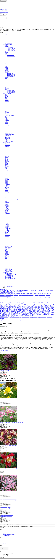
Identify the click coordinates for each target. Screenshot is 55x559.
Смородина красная (10, 83)
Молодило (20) (24, 311)
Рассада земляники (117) (5, 316)
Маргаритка (7, 224)
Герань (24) (14, 307)
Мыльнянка (7, 230)
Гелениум (6, 183)
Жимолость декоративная (9, 115)
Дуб (5, 113)
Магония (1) (4, 299)
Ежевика (6, 61)
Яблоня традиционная (11, 92)
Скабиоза (6, 249)
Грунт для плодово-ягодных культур (11, 267)
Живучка (6, 197)
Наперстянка (7, 231)
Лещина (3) (42, 294)
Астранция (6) (8, 305)
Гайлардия (7, 179)
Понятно (2, 527)
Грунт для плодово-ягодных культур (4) (16, 317)
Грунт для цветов (8, 270)
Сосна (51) (37, 302)
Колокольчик (7, 206)
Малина (6, 72)
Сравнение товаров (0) (4, 350)
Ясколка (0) (27, 315)
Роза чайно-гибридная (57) (18, 291)
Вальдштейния (7, 171)
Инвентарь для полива (9, 276)
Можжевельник (7, 147)
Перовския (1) (36, 312)
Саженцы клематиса (6, 152)
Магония (6, 126)
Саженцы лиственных (7, 93)
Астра (6, 165)
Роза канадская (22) (11, 290)
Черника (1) (32, 295)
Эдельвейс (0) (16, 315)
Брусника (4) (18, 293)
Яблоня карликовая (10, 90)
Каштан (6, 119)
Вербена (6, 174)
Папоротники (7, 235)
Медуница (7, 225)
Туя (5, 151)
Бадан (6, 168)
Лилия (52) (44, 310)
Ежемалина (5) (3, 294)
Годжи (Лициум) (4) (34, 293)
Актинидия (7, 46)
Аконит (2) (18, 304)
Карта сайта (5, 540)
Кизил (6, 66)
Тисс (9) (40, 302)
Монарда (6, 227)
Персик (6, 78)
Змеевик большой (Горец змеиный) (11, 199)
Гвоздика (6, 180)
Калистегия (7, 202)
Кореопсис (7, 208)
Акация (6, 95)
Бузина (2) (39, 297)
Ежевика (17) (49, 293)
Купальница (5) (14, 310)
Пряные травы (7, 242)
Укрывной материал (8, 273)
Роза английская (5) (4, 290)
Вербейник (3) (48, 305)
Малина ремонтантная (11, 75)
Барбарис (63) (14, 297)
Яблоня (6, 89)
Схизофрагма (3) (32, 300)
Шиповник (7, 88)
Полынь (6, 239)
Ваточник (6, 172)
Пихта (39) (33, 302)
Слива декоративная (8, 133)
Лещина (6, 70)
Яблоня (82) (48, 295)
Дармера (6, 191)
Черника (6, 86)
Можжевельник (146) (27, 302)
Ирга (6, 117)
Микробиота (7, 146)
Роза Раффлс (7, 40)
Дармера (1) (36, 307)
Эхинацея (6, 261)
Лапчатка (6, 122)
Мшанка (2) (42, 311)
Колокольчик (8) (25, 309)
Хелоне (6, 257)
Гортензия (6, 106)
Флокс (6, 255)
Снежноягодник (8, 135)
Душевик (6, 196)
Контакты (4, 283)
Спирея (6, 136)
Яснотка (6, 263)
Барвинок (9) (21, 305)
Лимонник (7, 71)
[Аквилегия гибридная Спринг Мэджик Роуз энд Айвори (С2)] (8, 421)
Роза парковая (7, 37)
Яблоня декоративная (9, 141)
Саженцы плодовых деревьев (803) (6, 292)
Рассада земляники (6, 264)
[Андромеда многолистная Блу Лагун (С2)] (8, 499)
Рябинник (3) (35, 299)
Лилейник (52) (39, 310)
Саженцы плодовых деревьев (8, 44)
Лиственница (7, 145)
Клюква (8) (26, 294)
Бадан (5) (17, 305)
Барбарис (6, 97)
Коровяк (6, 155)
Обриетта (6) (14, 312)
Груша (6, 60)
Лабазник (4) (20, 310)
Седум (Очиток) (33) (46, 313)
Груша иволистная (8, 110)
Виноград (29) (23, 293)
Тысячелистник (7, 253)
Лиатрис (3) (34, 310)
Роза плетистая (7, 38)
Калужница (7, 154)
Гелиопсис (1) (9, 307)
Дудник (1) (15, 308)
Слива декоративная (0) (46, 299)
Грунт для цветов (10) (42, 317)
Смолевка (6, 250)
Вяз (5, 104)
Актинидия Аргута (10, 47)
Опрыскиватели (8, 277)
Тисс (5, 149)
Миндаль (6, 128)
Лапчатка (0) (29, 310)
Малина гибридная (10, 73)
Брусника (6, 52)
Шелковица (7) (37, 295)
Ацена (6, 167)
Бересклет (6, 99)
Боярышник (7, 101)
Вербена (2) (2, 306)
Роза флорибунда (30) (9, 291)
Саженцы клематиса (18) (5, 303)
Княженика (7, 68)
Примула (6, 241)
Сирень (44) (40, 299)
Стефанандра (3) (26, 300)
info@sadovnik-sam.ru (6, 543)
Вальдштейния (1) (37, 305)
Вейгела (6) (44, 297)
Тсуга (6, 150)
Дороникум (7, 194)
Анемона (6, 160)
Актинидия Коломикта (11, 49)
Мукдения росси (8, 228)
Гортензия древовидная (11, 107)
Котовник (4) (47, 309)
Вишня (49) (28, 293)
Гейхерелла (7, 182)
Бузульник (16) (31, 305)
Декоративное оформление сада (10, 274)
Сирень (6, 132)
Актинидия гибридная (11, 48)
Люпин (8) (3, 311)
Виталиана (7, 177)
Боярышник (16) (34, 297)
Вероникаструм (7, 176)
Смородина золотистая (11, 82)
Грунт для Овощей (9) (4, 317)
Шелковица (7, 87)
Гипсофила (7, 187)
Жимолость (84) (9, 294)
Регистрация (5, 2)
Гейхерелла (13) (46, 306)
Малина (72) (52, 294)
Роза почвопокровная (9, 39)
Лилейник (6, 218)
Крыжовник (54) (37, 294)
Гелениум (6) (51, 306)
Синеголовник (7, 248)
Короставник (7, 209)
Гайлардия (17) (30, 306)
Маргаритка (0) (13, 311)
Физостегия (7, 254)
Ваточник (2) (43, 305)
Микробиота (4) (20, 302)
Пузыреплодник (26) (24, 299)
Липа (6, 124)
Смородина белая (10, 81)
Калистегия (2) (3, 309)
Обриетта (6, 233)
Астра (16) (4, 305)
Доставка (4, 281)
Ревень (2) (22, 313)
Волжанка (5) (25, 306)
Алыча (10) (13, 293)
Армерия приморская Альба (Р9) (6, 516)
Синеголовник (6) (3, 314)
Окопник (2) (19, 312)
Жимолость (7, 63)
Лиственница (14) (13, 302)
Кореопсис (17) (36, 309)
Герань (6, 186)
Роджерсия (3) (26, 313)
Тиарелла (6, 251)
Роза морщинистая (8, 36)
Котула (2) (3, 310)
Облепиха (6, 77)
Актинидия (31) (8, 293)
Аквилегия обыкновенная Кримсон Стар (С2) (8, 468)
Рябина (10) (30, 299)
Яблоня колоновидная (11, 91)
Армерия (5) (48, 304)
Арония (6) (10, 297)
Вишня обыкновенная (11, 56)
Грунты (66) (12, 316)
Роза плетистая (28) (33, 290)
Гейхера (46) (41, 306)
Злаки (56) (28, 308)
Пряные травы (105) (16, 313)
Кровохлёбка (7, 213)
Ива (5, 116)
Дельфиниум (7, 192)
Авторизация (5, 3)
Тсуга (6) (43, 302)
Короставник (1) (42, 309)
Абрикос (6, 45)
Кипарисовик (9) (7, 302)
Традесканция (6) (25, 314)
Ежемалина (7, 62)
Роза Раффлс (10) (50, 290)
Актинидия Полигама (11, 50)
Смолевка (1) (14, 314)
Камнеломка (7, 203)
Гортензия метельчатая (11, 108)
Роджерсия (7, 244)
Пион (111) (49, 312)
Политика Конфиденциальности (9, 534)
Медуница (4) (19, 311)
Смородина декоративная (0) (5, 300)
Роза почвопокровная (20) (42, 290)
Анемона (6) (33, 304)
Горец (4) (23, 307)
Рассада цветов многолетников (8, 153)
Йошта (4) (14, 294)
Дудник (6, 195)
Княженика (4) (31, 294)
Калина (6, 65)
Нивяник (6, 232)
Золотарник (7, 200)
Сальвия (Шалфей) (8, 246)
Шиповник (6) (42, 295)
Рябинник (6, 131)
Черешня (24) (27, 295)
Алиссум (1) (23, 304)
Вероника (6, 175)
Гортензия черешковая (11, 109)
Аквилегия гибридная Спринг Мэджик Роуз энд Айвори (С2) (11, 422)
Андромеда (7, 159)
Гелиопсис (7, 185)
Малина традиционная (11, 76)
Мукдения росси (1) (36, 311)
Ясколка (6, 262)
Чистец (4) (12, 315)
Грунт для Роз (7, 268)
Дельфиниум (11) (42, 307)
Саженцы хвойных (6, 142)
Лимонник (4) (47, 294)
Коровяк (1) (8, 304)
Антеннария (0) (38, 304)
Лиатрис (6, 217)
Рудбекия (6, 245)
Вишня (6, 54)
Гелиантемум (7, 184)
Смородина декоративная (9, 134)
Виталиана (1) (20, 306)
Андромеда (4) (28, 304)
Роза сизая (6, 41)
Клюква (6, 67)
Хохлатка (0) (8, 315)
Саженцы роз (5, 34)
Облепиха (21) (3, 295)
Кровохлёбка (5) (8, 310)
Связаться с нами (6, 539)
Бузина (6, 102)
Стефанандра (7, 137)
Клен (6, 121)
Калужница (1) (3, 304)
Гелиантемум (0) (3, 307)
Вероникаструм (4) (13, 306)
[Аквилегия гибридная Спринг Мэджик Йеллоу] (8, 398)
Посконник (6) (4, 313)
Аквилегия (7, 156)
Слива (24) (16, 295)
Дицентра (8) (4, 308)
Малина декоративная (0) (11, 299)
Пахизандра (7, 236)
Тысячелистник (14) (32, 314)
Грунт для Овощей (8, 266)
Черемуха (6, 140)
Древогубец (7, 112)
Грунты (4, 265)
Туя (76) (47, 302)
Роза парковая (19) (26, 290)
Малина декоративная (9, 127)
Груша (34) (45, 293)
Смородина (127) (22, 295)
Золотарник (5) (47, 308)
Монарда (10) (30, 311)
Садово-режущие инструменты (10, 278)
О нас (4, 531)
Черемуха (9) (42, 300)
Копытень (6, 207)
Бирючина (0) (28, 297)
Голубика (6, 59)
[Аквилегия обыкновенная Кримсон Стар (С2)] (8, 467)
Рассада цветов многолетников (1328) (17, 303)
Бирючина (6, 100)
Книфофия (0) (19, 309)
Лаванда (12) (24, 310)
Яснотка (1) (32, 315)
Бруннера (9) (26, 305)
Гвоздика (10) (36, 306)
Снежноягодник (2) (14, 300)
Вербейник (7, 173)
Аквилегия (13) (13, 304)
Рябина (6, 79)
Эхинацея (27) (22, 315)
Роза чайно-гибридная (9, 43)
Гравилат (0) (32, 307)
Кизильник (7, 120)
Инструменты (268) (4, 319)
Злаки (6, 198)
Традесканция (7, 252)
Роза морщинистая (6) (19, 290)
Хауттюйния (7, 256)
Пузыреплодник (8, 129)
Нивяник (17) (9, 312)
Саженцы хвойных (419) (4, 301)
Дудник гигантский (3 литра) (5, 370)
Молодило (7, 226)
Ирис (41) (52, 308)
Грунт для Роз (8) (26, 317)
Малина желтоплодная (11, 74)
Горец (6, 105)
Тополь (6, 139)
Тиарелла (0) (19, 314)
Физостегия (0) (38, 314)
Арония (6, 96)
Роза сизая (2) (2, 291)
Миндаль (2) (18, 299)
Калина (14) (18, 294)
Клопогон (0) (14, 309)
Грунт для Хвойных (8, 269)
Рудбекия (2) (31, 313)
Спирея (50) (21, 300)
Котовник (6, 210)
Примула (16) (9, 313)
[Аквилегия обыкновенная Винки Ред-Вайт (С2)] (8, 444)
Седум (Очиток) (8, 247)
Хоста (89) (3, 315)
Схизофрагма (7, 138)
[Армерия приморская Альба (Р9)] (6, 515)
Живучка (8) (24, 308)
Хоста (6, 258)
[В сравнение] (6, 402)
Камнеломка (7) (9, 309)
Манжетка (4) (8, 311)
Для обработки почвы (9, 275)
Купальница (7, 214)
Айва (6, 94)
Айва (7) (2, 297)
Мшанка (6, 229)
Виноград (6, 53)
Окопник (6, 234)
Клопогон (6, 204)
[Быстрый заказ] (4, 402)
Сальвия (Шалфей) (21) (38, 313)
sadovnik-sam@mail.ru (4, 12)
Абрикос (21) (2, 293)
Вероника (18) (7, 306)
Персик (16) (8, 295)
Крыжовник (7, 69)
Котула (6, 212)
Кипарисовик (7, 144)
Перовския (7, 237)
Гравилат (6, 190)
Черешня (6, 85)
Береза (6, 98)
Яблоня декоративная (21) (49, 300)
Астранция (7, 166)
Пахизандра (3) (31, 312)
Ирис (6, 201)
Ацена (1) (13, 305)
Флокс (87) (44, 314)
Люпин (6, 222)
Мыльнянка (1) (47, 311)
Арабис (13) (43, 304)
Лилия (6, 219)
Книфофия (7, 205)
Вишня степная (10, 57)
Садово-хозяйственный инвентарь (11, 279)
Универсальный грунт (9, 271)
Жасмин (6, 114)
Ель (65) (1, 302)
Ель (5, 143)
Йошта (6, 64)
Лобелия (6, 220)
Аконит (6, 157)
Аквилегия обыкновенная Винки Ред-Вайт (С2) (9, 445)
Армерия (6, 163)
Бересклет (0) (23, 297)
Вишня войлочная (10, 55)
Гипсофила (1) (18, 307)
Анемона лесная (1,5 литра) (5, 508)
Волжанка (6, 178)
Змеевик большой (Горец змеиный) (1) (37, 308)
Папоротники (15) (24, 312)
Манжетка (6, 223)
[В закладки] (5, 402)
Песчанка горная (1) (43, 312)
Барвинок (6, 169)
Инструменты (5, 272)
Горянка (6, 189)
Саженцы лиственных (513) (5, 296)
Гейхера (6, 181)
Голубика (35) (40, 293)
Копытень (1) (31, 309)
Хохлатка (6, 259)
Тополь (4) (37, 300)
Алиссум (6, 158)
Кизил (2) (22, 294)
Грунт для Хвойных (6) (34, 317)
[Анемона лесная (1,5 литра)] (5, 507)
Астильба (6, 164)
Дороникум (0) (9, 308)
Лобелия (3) (48, 310)
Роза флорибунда (8, 42)
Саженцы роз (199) (3, 289)
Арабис (6, 162)
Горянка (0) (27, 307)
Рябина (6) (12, 295)
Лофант (6, 221)
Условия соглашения (6, 535)
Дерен (6, 111)
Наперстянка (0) (3, 312)
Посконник (7, 240)
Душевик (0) (19, 308)
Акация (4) (6, 297)
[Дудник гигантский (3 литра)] (8, 369)
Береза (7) (19, 297)
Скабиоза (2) (9, 314)
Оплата (4, 282)
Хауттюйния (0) (49, 314)
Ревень (6, 243)
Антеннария (7, 161)
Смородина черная (10, 84)
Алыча (6, 51)
